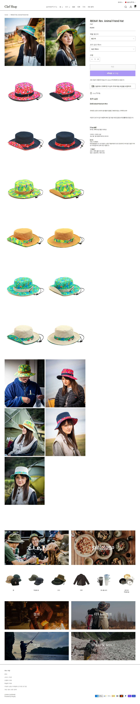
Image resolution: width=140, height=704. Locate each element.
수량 (91, 55)
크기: (95, 45)
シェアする (96, 93)
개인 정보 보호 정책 (11, 689)
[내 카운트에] (130, 7)
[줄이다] (92, 59)
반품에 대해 (8, 680)
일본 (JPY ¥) (130, 2)
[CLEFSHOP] (11, 6)
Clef (91, 24)
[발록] (126, 7)
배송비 (109, 80)
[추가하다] (98, 59)
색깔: (94, 34)
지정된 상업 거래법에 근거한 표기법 (16, 686)
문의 (6, 674)
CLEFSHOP (12, 694)
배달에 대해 (8, 683)
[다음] (133, 519)
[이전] (129, 519)
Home (6, 15)
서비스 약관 (8, 677)
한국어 (120, 2)
